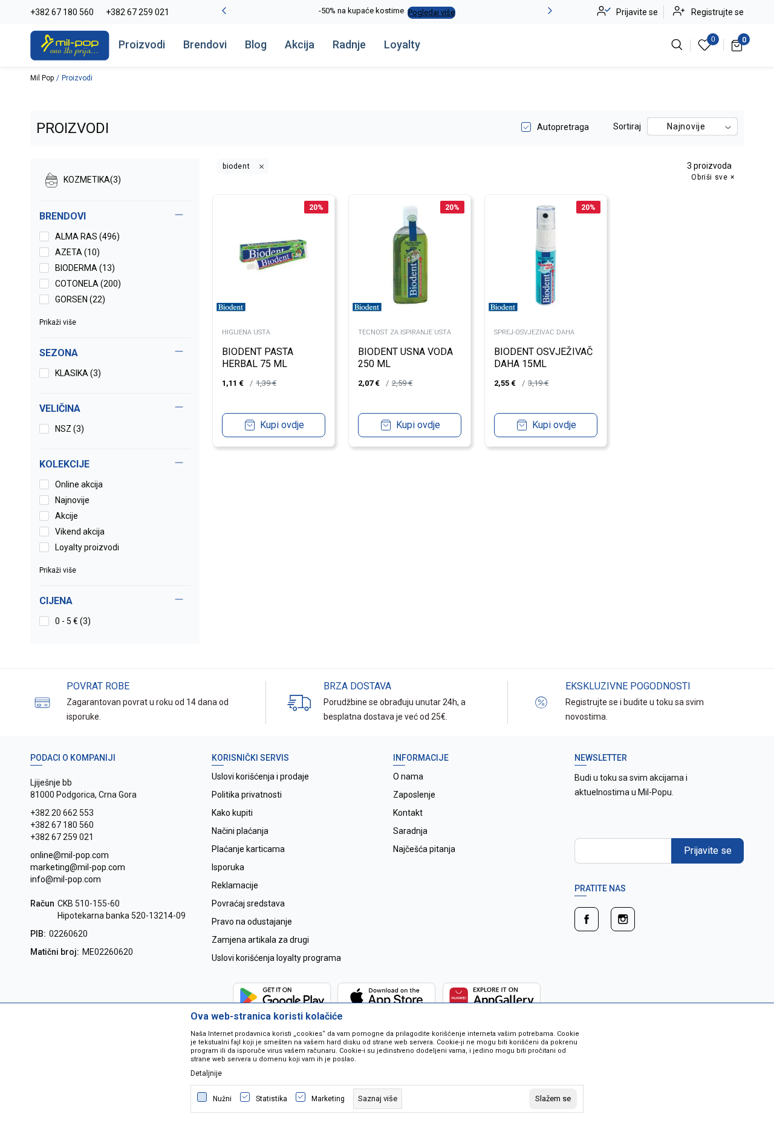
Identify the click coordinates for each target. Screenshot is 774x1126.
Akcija (299, 44)
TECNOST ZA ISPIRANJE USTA (404, 332)
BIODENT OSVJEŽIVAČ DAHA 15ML (543, 357)
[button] (114, 601)
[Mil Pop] (69, 45)
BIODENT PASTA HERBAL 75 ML (257, 357)
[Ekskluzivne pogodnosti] (541, 702)
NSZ (69, 429)
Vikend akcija (80, 531)
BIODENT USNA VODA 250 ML (405, 357)
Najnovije (72, 500)
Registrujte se (717, 12)
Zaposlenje (414, 794)
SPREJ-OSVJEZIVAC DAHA (534, 332)
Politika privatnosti (247, 794)
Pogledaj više (431, 12)
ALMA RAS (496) (87, 236)
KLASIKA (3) (78, 373)
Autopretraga (563, 127)
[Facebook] (586, 919)
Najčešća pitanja (424, 849)
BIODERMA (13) (85, 268)
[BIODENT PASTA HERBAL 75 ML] (273, 255)
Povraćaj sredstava (248, 903)
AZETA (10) (77, 252)
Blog (256, 44)
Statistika (271, 1098)
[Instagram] (623, 919)
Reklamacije (235, 885)
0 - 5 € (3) (73, 621)
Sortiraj (627, 126)
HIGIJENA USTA (246, 332)
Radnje (349, 44)
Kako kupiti (232, 813)
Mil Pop (42, 78)
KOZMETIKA (92, 179)
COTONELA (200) (88, 283)
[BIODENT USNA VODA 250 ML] (409, 255)
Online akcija (79, 484)
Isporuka (228, 867)
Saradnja (410, 831)
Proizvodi (142, 44)
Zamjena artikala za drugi (260, 940)
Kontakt (408, 813)
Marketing (328, 1098)
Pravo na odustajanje (252, 921)
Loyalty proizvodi (87, 547)
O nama (408, 776)
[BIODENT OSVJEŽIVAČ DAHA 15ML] (546, 255)
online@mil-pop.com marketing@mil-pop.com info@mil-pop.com (77, 867)
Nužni (222, 1098)
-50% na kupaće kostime (361, 10)
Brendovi (205, 44)
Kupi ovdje (282, 425)
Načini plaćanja (240, 831)
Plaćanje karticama (248, 849)
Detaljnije (206, 1073)
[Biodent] (231, 307)
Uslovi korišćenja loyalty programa (276, 958)
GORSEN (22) (80, 299)
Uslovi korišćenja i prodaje (260, 776)
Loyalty (402, 44)
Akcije (66, 516)
